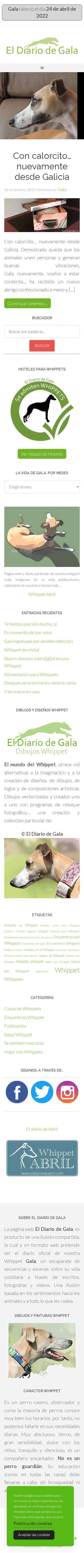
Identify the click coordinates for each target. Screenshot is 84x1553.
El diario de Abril (42, 1129)
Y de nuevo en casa (22, 691)
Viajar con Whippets (23, 1051)
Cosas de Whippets (22, 1008)
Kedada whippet (29, 961)
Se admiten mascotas (24, 1043)
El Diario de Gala (42, 45)
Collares (9, 931)
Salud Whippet (18, 1034)
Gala (7, 950)
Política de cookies (32, 1523)
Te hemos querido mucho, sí (30, 624)
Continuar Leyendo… (27, 303)
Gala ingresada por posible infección (38, 641)
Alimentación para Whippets (31, 674)
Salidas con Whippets (57, 961)
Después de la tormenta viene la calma (40, 682)
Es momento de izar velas (28, 632)
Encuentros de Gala (33, 943)
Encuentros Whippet (63, 943)
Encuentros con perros (40, 937)
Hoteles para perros (26, 955)
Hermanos (61, 949)
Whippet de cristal (21, 649)
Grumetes (17, 949)
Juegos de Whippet (52, 955)
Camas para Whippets (66, 925)
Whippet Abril (42, 594)
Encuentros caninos (15, 937)
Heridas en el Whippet (39, 950)
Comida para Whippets (65, 931)
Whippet (67, 970)
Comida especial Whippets (32, 931)
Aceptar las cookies (34, 1535)
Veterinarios (42, 971)
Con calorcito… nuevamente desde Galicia (42, 166)
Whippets (13, 979)
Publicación (15, 1025)
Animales (45, 925)
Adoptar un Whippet (21, 925)
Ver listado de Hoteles (42, 454)
